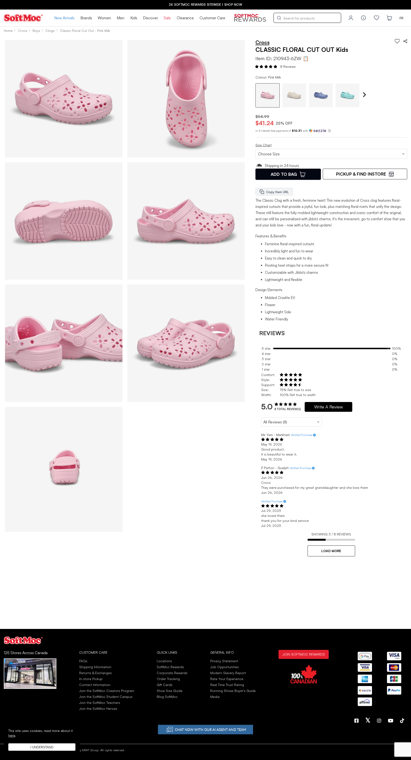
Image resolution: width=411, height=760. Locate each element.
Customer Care (212, 17)
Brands (86, 17)
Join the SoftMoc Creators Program (106, 691)
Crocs (22, 31)
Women (104, 17)
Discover (150, 17)
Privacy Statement (224, 661)
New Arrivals (64, 17)
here (11, 735)
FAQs (83, 661)
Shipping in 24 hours (282, 165)
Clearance (185, 17)
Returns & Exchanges (95, 673)
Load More (331, 551)
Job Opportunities (224, 667)
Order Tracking (168, 679)
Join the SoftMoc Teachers (99, 703)
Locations (164, 661)
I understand (42, 747)
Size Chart (263, 145)
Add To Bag (284, 174)
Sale (167, 17)
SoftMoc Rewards (170, 667)
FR (401, 18)
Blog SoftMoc (167, 697)
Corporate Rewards (172, 673)
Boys (36, 31)
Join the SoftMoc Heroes (98, 708)
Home (8, 31)
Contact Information (94, 685)
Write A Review (328, 406)
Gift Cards (164, 685)
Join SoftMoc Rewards (303, 654)
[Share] (405, 41)
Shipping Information (95, 667)
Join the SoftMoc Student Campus (105, 697)
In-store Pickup (91, 679)
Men (120, 17)
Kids (133, 17)
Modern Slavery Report (228, 673)
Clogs (50, 31)
